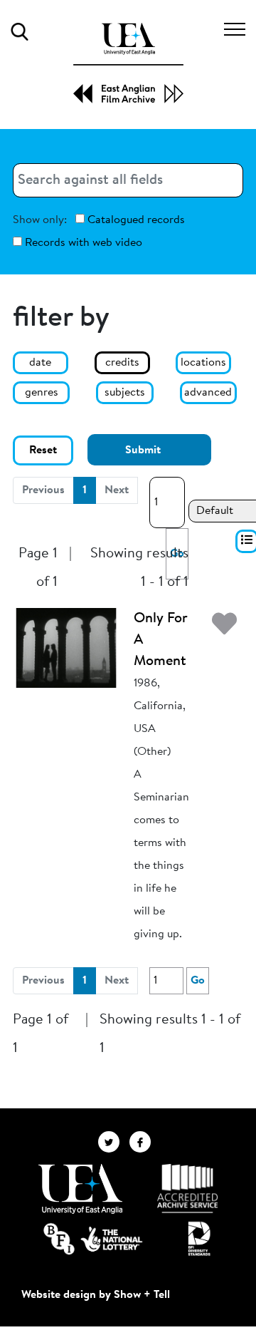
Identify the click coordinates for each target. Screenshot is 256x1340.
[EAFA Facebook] (143, 1141)
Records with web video (82, 243)
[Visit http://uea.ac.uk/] (80, 1189)
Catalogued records (135, 220)
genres (41, 392)
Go (198, 980)
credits (122, 362)
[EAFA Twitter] (113, 1141)
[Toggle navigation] (234, 31)
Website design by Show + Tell (95, 1295)
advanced (208, 392)
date (40, 362)
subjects (125, 392)
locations (203, 362)
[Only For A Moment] (66, 647)
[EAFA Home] (128, 63)
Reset (43, 450)
